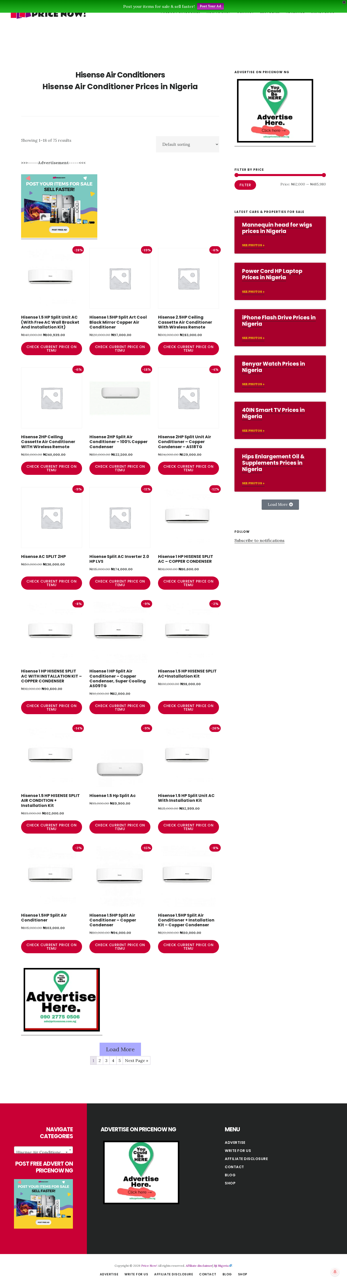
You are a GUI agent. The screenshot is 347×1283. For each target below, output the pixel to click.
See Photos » (253, 245)
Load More (120, 1049)
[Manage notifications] (335, 1272)
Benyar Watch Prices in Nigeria (273, 367)
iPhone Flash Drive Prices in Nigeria (279, 320)
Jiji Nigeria (221, 1266)
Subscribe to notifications (259, 540)
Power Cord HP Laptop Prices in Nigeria (272, 274)
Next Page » (136, 1060)
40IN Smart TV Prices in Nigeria (273, 413)
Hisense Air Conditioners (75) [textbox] (44, 1152)
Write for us (238, 1150)
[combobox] (43, 1149)
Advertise (235, 1142)
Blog (230, 1175)
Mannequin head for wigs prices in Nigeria (277, 228)
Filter (245, 184)
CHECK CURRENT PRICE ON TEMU (51, 348)
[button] (280, 504)
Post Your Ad (210, 6)
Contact (234, 1166)
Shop (230, 1183)
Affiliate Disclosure (246, 1158)
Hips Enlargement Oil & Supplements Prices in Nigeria (273, 463)
